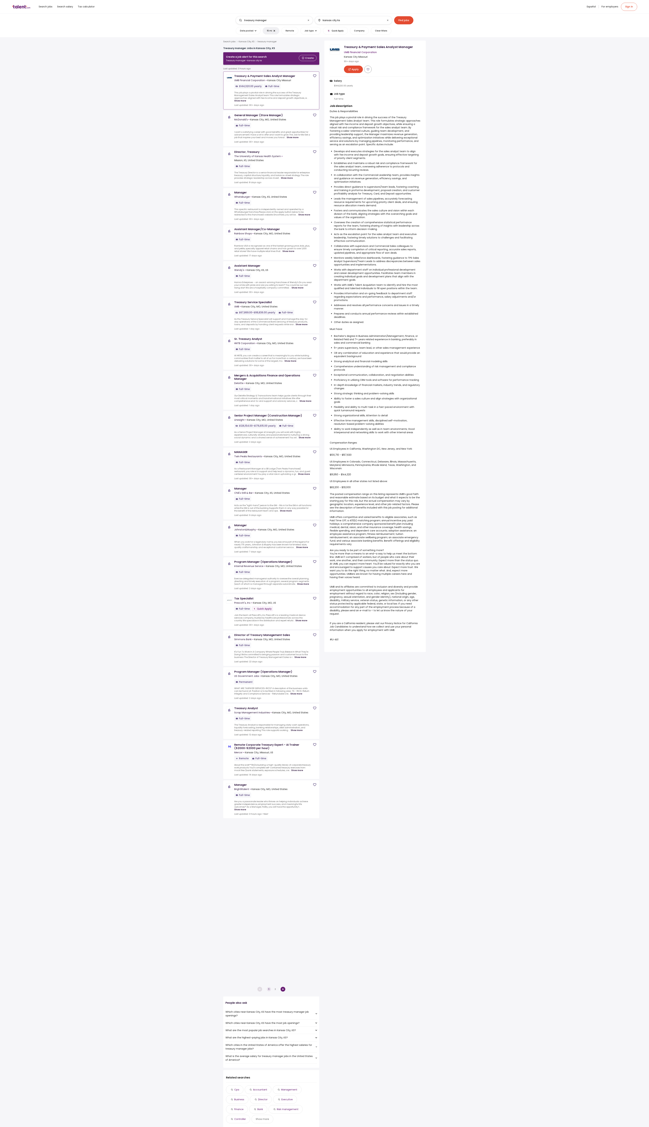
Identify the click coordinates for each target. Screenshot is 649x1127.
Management (289, 1089)
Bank (260, 1109)
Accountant (260, 1089)
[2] (283, 989)
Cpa (236, 1089)
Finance (239, 1109)
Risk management (287, 1109)
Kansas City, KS (247, 42)
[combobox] (274, 20)
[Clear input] (308, 20)
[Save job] (314, 75)
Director (263, 1099)
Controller (240, 1119)
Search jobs (229, 42)
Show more (240, 100)
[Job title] (271, 20)
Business (239, 1099)
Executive (287, 1099)
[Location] (350, 20)
